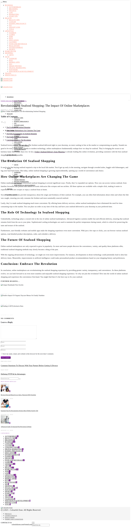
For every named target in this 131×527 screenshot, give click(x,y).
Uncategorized (9, 499)
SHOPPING (9, 53)
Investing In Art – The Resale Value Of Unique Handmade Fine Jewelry (34, 289)
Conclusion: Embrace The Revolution (18, 140)
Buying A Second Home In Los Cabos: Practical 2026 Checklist (18, 395)
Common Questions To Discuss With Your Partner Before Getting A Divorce (29, 366)
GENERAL (9, 464)
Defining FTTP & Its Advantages (13, 374)
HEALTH (8, 18)
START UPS (13, 16)
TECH (7, 57)
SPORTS (12, 49)
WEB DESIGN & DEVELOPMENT (21, 71)
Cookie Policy (11, 515)
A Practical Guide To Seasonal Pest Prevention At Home (16, 426)
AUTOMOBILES (15, 7)
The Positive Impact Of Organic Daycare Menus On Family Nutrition (32, 300)
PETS (11, 38)
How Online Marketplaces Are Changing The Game (23, 130)
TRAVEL (8, 73)
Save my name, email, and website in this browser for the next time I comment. (28, 354)
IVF (10, 25)
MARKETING (14, 14)
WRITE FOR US (10, 75)
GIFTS (11, 55)
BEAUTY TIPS (14, 20)
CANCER (12, 22)
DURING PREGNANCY (17, 23)
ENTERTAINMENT (16, 47)
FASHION (12, 33)
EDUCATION (14, 40)
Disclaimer (10, 517)
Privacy (8, 514)
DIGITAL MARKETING (17, 68)
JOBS (11, 36)
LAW (11, 12)
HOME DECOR (10, 51)
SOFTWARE (13, 69)
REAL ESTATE (14, 46)
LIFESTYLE (9, 31)
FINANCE (12, 11)
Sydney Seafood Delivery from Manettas (49, 152)
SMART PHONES (15, 66)
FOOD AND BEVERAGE (18, 44)
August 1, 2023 (6, 109)
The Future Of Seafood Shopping (17, 137)
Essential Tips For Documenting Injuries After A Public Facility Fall (19, 410)
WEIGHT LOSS (14, 27)
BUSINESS (9, 5)
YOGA (11, 29)
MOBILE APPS (14, 62)
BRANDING (13, 9)
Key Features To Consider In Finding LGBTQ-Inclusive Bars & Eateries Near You (38, 310)
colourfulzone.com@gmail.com (22, 524)
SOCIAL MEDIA (11, 488)
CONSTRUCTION (11, 447)
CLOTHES (13, 42)
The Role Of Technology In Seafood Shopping (21, 134)
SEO (10, 64)
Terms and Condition (14, 519)
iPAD (11, 60)
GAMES (12, 34)
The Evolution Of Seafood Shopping (18, 127)
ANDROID (13, 58)
